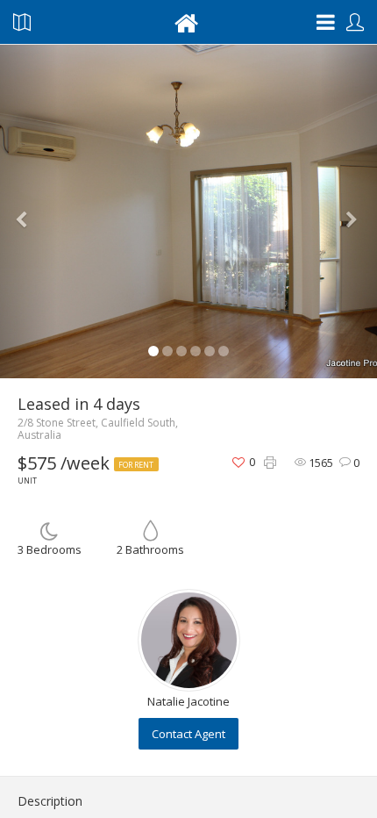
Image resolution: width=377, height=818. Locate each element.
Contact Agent (188, 734)
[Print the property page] (270, 463)
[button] (28, 211)
